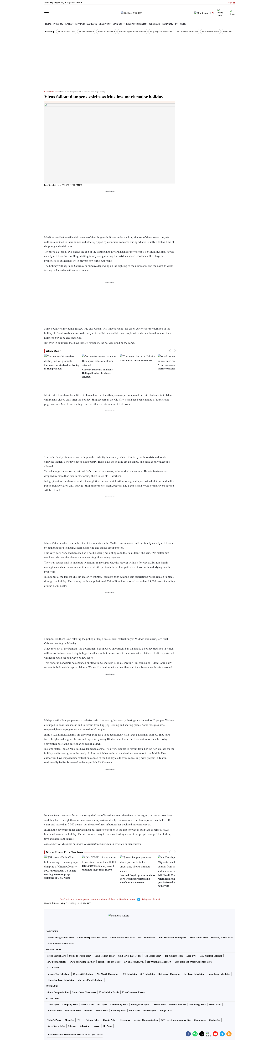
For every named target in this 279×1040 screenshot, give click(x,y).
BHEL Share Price (199, 937)
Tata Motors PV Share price (172, 937)
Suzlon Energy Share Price (60, 937)
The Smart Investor (135, 24)
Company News (70, 1004)
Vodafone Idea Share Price (60, 943)
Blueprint (105, 24)
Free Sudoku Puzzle (109, 992)
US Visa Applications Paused (132, 31)
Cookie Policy (109, 1020)
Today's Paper (54, 1020)
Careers (96, 1026)
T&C (79, 1020)
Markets (92, 24)
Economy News (118, 1010)
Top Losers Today (152, 955)
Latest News (53, 1004)
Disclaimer (125, 1020)
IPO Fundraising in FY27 (82, 961)
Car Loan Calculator (194, 974)
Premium (58, 24)
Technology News (197, 1004)
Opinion (117, 24)
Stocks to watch (86, 31)
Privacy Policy (93, 1020)
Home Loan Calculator (218, 974)
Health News (101, 1010)
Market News (87, 1004)
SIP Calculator (147, 974)
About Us (69, 1020)
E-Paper (80, 24)
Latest (69, 24)
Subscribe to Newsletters (84, 992)
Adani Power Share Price (122, 937)
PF (176, 24)
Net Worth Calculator (107, 974)
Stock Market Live (66, 31)
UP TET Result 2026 (134, 961)
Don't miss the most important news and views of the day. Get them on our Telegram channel (110, 899)
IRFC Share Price (146, 937)
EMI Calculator (129, 974)
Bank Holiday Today (105, 955)
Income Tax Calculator (58, 974)
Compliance (200, 1020)
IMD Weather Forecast (211, 955)
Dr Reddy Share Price (221, 937)
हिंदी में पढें (231, 3)
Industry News (54, 1010)
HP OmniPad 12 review (187, 31)
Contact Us (214, 1020)
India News (54, 91)
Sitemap (72, 1026)
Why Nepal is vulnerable (161, 31)
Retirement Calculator (169, 974)
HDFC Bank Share (106, 31)
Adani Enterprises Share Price (92, 937)
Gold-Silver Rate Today (129, 955)
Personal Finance (177, 1004)
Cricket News (159, 1004)
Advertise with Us (56, 1026)
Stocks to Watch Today (80, 955)
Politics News (149, 1010)
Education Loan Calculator (60, 980)
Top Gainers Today (174, 955)
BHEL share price (231, 31)
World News (215, 1004)
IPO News (102, 1004)
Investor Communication (146, 1020)
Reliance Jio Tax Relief (109, 961)
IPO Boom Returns (56, 961)
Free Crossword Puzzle (133, 992)
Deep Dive (191, 955)
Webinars (154, 24)
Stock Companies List (58, 992)
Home (48, 24)
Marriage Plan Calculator (90, 980)
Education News (73, 1010)
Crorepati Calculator (83, 974)
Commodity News (119, 1004)
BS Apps (107, 1026)
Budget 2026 (166, 1010)
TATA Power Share (210, 31)
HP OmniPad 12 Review (159, 961)
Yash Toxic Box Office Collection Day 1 (193, 961)
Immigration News (140, 1004)
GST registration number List (176, 1020)
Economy (167, 24)
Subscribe (84, 1026)
